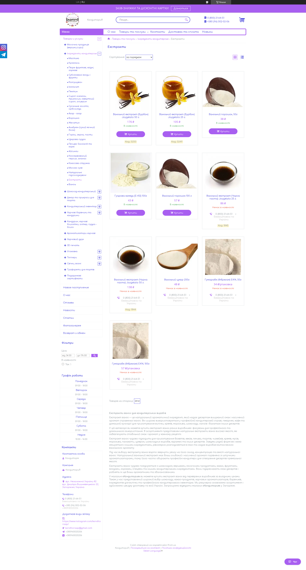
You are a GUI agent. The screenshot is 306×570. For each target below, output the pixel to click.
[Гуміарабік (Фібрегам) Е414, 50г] (223, 257)
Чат (295, 561)
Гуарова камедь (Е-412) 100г (130, 196)
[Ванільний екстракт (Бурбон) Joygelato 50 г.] (130, 91)
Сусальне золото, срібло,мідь (79, 107)
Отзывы (68, 302)
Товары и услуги (73, 38)
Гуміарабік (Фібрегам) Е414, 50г (223, 280)
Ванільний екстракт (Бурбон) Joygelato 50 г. (130, 115)
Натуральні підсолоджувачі (77, 173)
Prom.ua (172, 545)
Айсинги (73, 151)
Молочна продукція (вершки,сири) (78, 46)
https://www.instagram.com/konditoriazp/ (81, 522)
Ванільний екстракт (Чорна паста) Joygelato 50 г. (130, 281)
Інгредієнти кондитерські (153, 39)
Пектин (73, 91)
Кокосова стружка (79, 163)
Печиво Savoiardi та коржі (80, 145)
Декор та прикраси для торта (80, 199)
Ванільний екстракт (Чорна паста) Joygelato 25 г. (223, 197)
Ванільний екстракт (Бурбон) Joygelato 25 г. (177, 115)
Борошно (74, 118)
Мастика (74, 58)
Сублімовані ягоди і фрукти (79, 76)
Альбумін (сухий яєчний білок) (82, 128)
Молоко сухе (76, 168)
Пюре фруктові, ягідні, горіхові (81, 68)
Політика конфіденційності (176, 548)
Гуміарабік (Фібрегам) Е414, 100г (130, 364)
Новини (207, 31)
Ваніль (72, 184)
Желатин (74, 123)
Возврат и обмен (74, 333)
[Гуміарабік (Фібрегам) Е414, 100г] (130, 341)
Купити (132, 134)
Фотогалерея (72, 325)
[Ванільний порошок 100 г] (177, 173)
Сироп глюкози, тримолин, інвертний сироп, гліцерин (81, 99)
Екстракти (75, 180)
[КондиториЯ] (72, 20)
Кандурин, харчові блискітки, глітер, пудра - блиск (82, 224)
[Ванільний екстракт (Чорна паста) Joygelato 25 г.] (223, 173)
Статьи (68, 318)
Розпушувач (75, 82)
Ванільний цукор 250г (176, 280)
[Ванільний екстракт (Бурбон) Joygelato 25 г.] (177, 91)
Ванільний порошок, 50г (223, 114)
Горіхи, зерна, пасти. (81, 135)
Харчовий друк (75, 239)
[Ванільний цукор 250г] (177, 257)
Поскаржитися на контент (145, 548)
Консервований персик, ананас (78, 157)
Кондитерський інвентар (82, 206)
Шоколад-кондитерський (81, 191)
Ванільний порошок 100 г (177, 196)
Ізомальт (74, 87)
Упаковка (72, 251)
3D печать (73, 245)
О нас (112, 31)
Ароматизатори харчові (81, 233)
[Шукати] (186, 20)
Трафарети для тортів (80, 269)
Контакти (157, 31)
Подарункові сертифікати (75, 277)
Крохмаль (74, 63)
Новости (69, 310)
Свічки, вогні (74, 263)
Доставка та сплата (183, 31)
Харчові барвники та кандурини (79, 214)
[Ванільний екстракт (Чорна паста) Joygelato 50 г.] (130, 257)
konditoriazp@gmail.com (78, 528)
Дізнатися (181, 8)
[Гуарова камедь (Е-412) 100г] (130, 173)
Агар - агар (75, 113)
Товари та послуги (132, 31)
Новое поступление (76, 287)
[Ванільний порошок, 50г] (223, 91)
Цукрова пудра (77, 139)
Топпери (72, 257)
